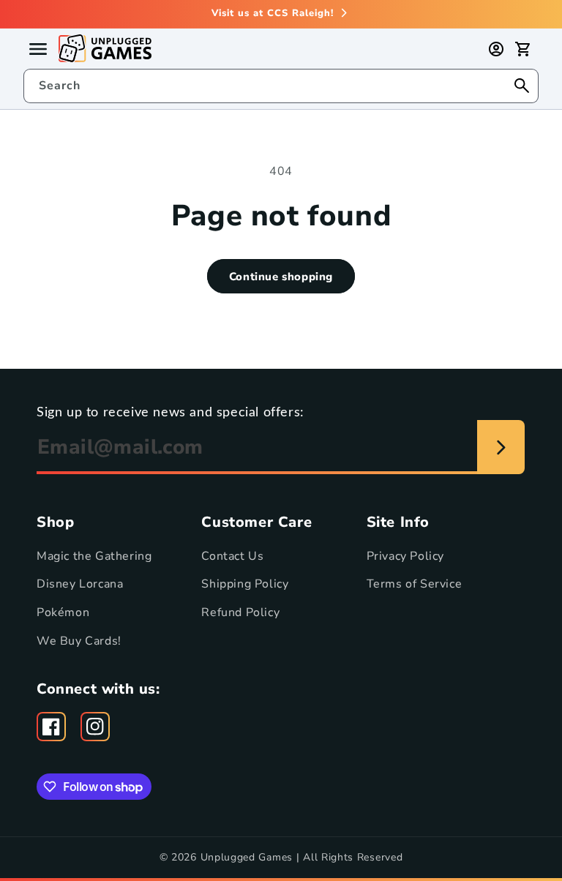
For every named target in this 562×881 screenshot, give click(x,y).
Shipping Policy (244, 584)
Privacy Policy (405, 556)
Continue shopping (281, 276)
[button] (522, 49)
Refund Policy (240, 612)
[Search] (522, 86)
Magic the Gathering (94, 556)
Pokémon (63, 612)
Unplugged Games (247, 857)
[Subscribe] (501, 447)
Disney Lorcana (80, 584)
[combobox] (281, 86)
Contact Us (232, 556)
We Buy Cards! (79, 641)
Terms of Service (414, 584)
